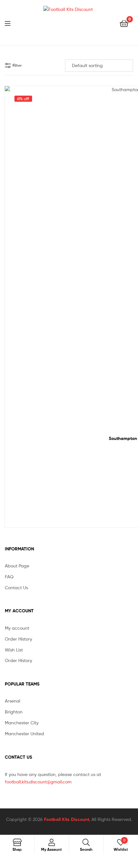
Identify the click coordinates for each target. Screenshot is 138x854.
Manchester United (24, 733)
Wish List (14, 649)
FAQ (9, 576)
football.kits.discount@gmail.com (38, 781)
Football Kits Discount (66, 819)
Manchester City (22, 722)
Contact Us (16, 587)
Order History (18, 639)
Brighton (13, 711)
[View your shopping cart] (124, 23)
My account (17, 628)
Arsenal (12, 700)
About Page (17, 565)
